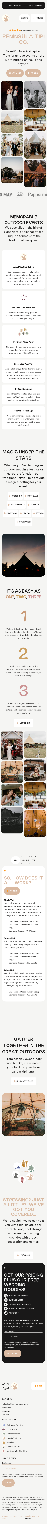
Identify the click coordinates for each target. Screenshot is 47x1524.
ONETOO (28, 1518)
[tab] (15, 860)
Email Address (9, 1331)
